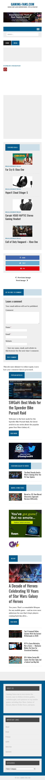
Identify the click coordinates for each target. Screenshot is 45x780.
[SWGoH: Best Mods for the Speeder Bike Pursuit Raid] (25, 398)
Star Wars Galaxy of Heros (20, 466)
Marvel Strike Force (17, 488)
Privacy (8, 736)
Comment (9, 310)
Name (8, 327)
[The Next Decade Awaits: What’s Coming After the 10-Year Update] (15, 477)
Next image (21, 280)
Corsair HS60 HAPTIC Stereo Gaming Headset (19, 217)
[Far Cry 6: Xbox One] (22, 163)
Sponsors (8, 751)
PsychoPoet (16, 66)
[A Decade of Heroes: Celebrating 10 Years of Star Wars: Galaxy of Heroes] (25, 581)
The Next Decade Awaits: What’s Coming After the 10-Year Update (32, 474)
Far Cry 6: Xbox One (14, 169)
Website (9, 341)
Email (8, 334)
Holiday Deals (15, 166)
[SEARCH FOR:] (22, 34)
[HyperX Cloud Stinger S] (22, 186)
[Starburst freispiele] (14, 547)
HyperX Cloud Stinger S (16, 192)
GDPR (7, 741)
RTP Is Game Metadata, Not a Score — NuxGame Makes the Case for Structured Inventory (32, 647)
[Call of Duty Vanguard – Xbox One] (22, 235)
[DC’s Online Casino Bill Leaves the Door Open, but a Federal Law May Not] (15, 662)
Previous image (24, 277)
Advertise (9, 746)
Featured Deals (12, 147)
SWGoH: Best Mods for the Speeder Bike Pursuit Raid (25, 407)
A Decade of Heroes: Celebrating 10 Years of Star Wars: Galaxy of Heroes (24, 593)
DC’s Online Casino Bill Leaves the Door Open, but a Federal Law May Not (33, 659)
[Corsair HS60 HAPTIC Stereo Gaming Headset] (22, 209)
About (7, 727)
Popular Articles (16, 375)
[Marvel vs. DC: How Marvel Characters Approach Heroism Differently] (15, 499)
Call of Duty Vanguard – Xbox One (21, 242)
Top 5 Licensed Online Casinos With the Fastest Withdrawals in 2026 (32, 633)
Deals (7, 166)
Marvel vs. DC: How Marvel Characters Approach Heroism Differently (33, 496)
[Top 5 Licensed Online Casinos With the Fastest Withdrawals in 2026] (15, 636)
